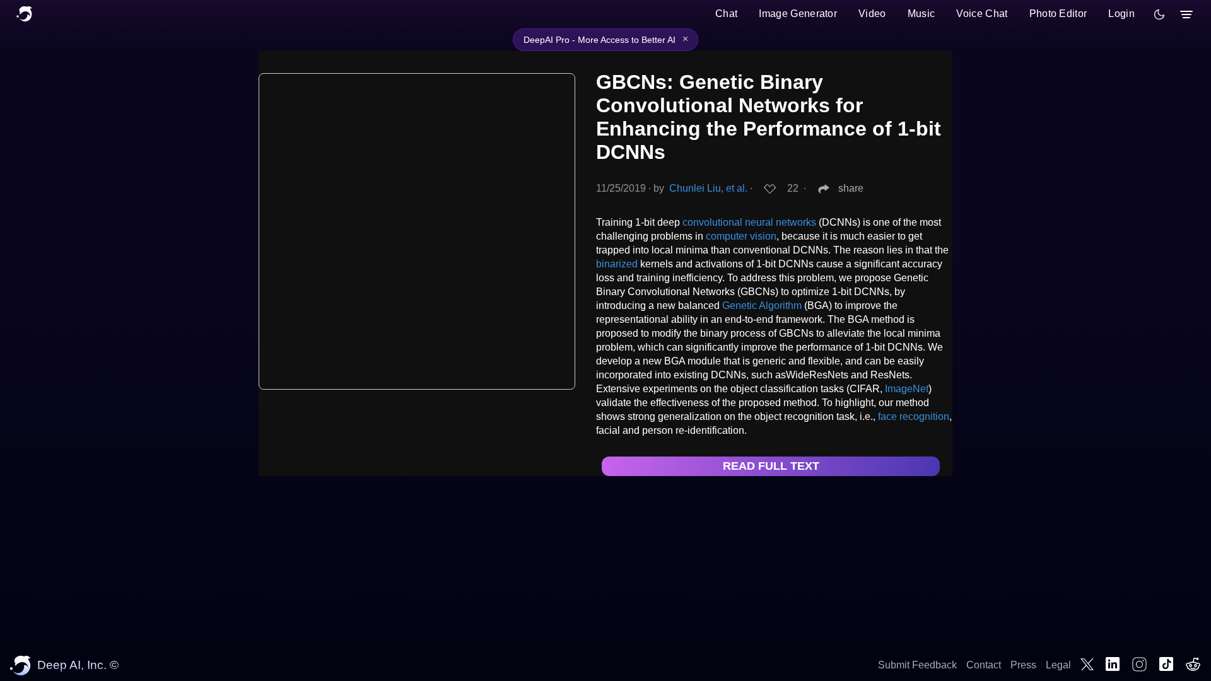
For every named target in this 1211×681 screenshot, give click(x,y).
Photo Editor (1058, 13)
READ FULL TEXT (771, 466)
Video (872, 13)
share (850, 188)
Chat (726, 13)
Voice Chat (981, 13)
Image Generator (798, 13)
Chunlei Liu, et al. (708, 188)
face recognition (913, 416)
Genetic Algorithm (762, 305)
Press (1023, 665)
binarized (617, 264)
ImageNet (906, 388)
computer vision (741, 236)
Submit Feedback (917, 665)
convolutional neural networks (749, 222)
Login (1121, 13)
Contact (983, 665)
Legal (1058, 665)
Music (921, 13)
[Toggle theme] (1159, 14)
